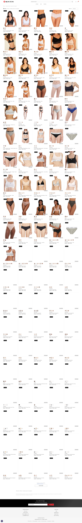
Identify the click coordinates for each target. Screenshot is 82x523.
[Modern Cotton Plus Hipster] (41, 347)
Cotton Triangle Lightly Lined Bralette (25, 195)
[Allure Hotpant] (41, 18)
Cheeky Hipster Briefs (38, 101)
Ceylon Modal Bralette (53, 54)
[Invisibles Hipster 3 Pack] (26, 230)
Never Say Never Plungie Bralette (54, 430)
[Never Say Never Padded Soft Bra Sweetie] (26, 418)
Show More (41, 485)
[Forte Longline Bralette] (41, 206)
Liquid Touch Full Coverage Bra (53, 313)
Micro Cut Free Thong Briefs (53, 336)
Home (4, 6)
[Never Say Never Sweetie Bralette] (41, 442)
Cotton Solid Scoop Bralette (70, 171)
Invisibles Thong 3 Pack (52, 289)
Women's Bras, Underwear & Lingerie (11, 6)
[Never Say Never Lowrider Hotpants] (56, 395)
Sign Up (50, 504)
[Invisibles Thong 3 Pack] (56, 277)
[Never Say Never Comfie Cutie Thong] (56, 371)
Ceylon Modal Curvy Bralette (24, 77)
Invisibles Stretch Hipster (54, 242)
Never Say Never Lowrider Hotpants (54, 407)
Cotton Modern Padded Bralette (24, 148)
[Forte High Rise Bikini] (10, 206)
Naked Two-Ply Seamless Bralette (8, 383)
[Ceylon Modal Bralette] (56, 41)
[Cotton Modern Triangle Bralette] (26, 159)
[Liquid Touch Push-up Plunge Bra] (26, 324)
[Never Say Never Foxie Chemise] (41, 395)
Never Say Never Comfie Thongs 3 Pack (24, 407)
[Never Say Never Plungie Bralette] (56, 418)
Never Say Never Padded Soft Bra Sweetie (25, 430)
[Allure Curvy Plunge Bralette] (10, 18)
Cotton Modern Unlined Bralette (41, 171)
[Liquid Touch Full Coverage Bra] (56, 300)
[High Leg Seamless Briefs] (72, 206)
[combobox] (50, 2)
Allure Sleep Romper (69, 30)
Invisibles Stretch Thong (6, 289)
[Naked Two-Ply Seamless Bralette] (10, 371)
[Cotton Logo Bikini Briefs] (72, 112)
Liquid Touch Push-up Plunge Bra (23, 336)
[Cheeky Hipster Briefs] (41, 88)
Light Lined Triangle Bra (6, 313)
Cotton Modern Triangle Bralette (23, 171)
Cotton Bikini (21, 124)
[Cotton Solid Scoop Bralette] (72, 159)
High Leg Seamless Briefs (9, 242)
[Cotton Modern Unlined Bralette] (41, 159)
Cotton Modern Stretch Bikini (54, 148)
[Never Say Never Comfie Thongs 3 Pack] (26, 395)
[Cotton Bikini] (26, 112)
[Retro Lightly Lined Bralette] (72, 465)
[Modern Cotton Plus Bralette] (10, 347)
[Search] (72, 2)
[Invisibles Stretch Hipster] (56, 230)
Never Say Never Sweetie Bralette (39, 454)
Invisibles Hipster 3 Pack (23, 242)
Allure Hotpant (37, 30)
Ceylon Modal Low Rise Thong (70, 77)
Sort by (70, 8)
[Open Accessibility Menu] (2, 521)
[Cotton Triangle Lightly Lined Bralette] (26, 183)
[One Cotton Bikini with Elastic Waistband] (10, 465)
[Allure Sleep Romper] (72, 18)
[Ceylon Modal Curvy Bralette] (26, 65)
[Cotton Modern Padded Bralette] (26, 136)
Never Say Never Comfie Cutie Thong (54, 383)
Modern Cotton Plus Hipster (38, 360)
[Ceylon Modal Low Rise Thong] (72, 65)
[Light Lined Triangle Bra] (10, 300)
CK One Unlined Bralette (69, 101)
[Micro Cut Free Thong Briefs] (56, 324)
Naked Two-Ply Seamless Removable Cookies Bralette (40, 383)
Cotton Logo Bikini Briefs (70, 124)
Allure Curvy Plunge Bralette (8, 30)
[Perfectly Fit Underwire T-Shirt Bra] (41, 465)
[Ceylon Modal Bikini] (10, 41)
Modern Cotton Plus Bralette (7, 360)
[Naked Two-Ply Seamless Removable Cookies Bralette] (41, 371)
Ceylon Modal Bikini (7, 54)
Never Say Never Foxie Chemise (38, 407)
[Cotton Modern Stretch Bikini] (56, 136)
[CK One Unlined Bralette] (72, 88)
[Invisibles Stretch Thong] (72, 253)
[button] (75, 9)
